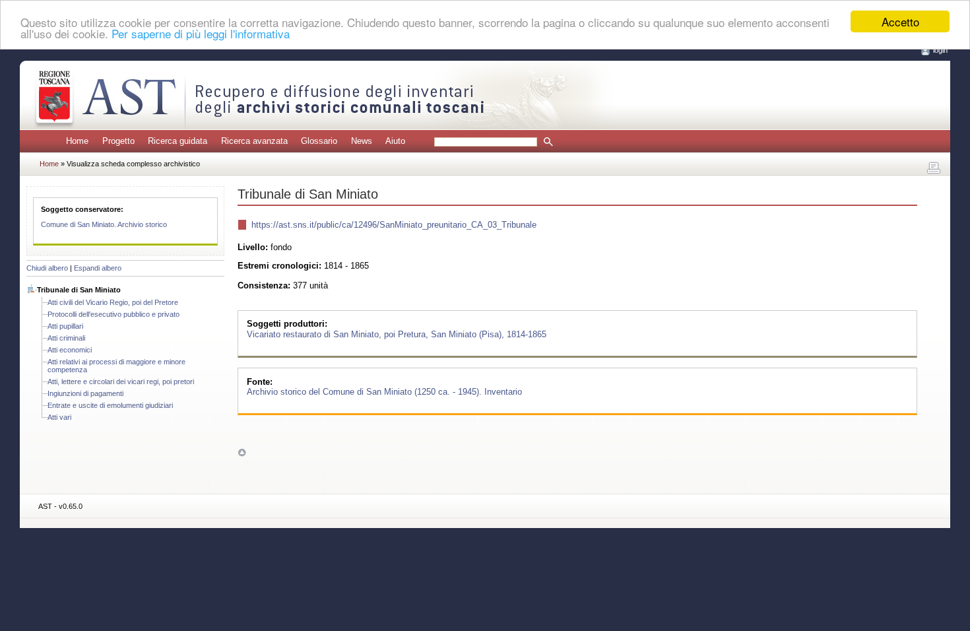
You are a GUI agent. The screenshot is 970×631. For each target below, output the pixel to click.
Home (77, 141)
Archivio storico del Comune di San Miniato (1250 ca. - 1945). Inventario (384, 392)
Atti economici (70, 350)
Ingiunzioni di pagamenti (85, 393)
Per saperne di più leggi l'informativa (201, 33)
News (361, 141)
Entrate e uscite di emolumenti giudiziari (110, 405)
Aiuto (395, 141)
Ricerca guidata (177, 141)
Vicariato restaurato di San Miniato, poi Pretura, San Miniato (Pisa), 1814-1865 (396, 334)
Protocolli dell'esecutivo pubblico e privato (113, 314)
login (940, 50)
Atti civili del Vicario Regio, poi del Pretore (113, 302)
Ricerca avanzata (254, 141)
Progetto (118, 141)
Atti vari (59, 417)
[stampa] (933, 168)
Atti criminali (66, 338)
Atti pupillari (65, 326)
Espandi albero (97, 268)
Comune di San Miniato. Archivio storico (104, 224)
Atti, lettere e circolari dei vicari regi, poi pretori (121, 381)
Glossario (319, 141)
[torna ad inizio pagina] (242, 452)
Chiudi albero (47, 268)
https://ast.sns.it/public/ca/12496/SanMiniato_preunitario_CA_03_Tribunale (393, 225)
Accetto (900, 21)
